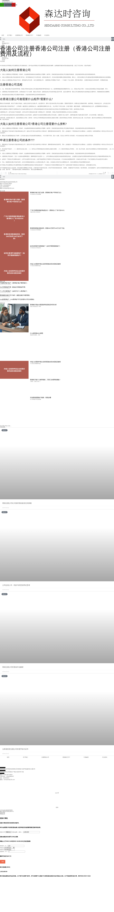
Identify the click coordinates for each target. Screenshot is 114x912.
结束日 (2, 849)
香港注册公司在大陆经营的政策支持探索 (17, 503)
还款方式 (2, 831)
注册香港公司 (19, 35)
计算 (3, 860)
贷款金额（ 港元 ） (17, 831)
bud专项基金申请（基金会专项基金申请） (13, 287)
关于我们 (9, 35)
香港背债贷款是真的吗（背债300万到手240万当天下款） (47, 228)
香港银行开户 (29, 35)
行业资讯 (46, 35)
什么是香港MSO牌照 (36, 333)
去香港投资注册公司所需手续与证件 (15, 748)
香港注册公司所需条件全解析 (12, 666)
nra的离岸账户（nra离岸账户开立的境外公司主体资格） (17, 299)
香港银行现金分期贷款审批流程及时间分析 (43, 304)
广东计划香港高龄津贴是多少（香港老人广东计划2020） (47, 210)
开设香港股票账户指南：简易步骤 (40, 397)
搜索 (0, 38)
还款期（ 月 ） (4, 850)
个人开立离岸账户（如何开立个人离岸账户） (14, 291)
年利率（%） (3, 845)
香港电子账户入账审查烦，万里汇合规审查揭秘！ (45, 379)
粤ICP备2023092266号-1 (7, 810)
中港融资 (38, 35)
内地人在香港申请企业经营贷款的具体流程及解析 (45, 264)
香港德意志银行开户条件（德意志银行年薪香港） (15, 295)
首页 (3, 35)
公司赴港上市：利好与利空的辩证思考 (16, 585)
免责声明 (2, 812)
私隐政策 (2, 813)
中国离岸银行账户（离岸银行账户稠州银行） (14, 283)
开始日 (2, 847)
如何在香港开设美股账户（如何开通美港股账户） (45, 246)
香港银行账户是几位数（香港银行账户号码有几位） (46, 192)
